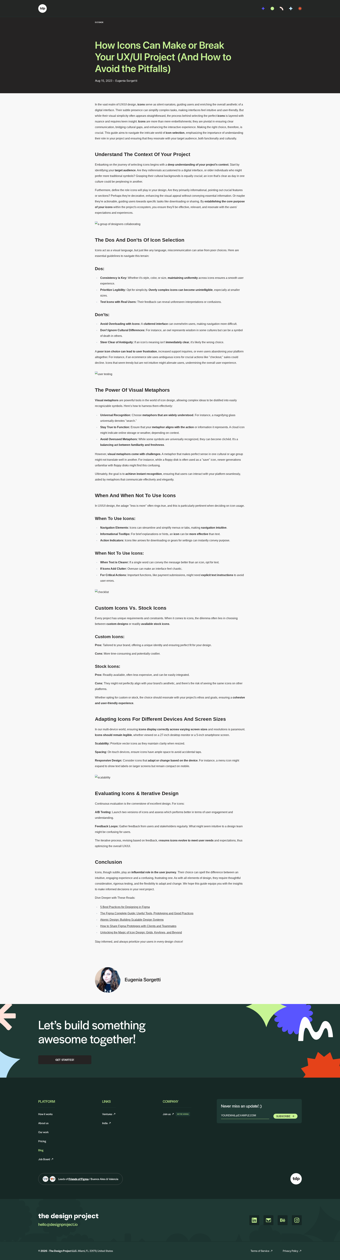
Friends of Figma (79, 1179)
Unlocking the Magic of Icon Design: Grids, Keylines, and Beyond (141, 932)
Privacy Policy (290, 1251)
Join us (168, 1114)
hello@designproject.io (58, 1224)
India (105, 1123)
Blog (40, 1150)
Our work (43, 1132)
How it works (45, 1114)
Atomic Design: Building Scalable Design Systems (132, 919)
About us (43, 1123)
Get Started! (64, 1060)
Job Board (44, 1159)
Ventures (107, 1114)
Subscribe (283, 1116)
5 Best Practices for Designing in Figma (125, 906)
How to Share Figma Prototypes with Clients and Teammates (138, 926)
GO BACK (99, 22)
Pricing (42, 1141)
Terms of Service (260, 1251)
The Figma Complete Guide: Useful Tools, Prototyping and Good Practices (146, 913)
